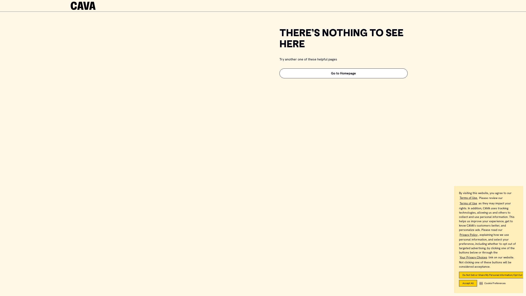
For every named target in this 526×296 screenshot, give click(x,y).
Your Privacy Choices (473, 257)
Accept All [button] (468, 283)
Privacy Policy (469, 235)
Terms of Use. (469, 198)
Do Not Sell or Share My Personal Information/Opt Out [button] (492, 275)
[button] (492, 283)
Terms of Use (468, 203)
